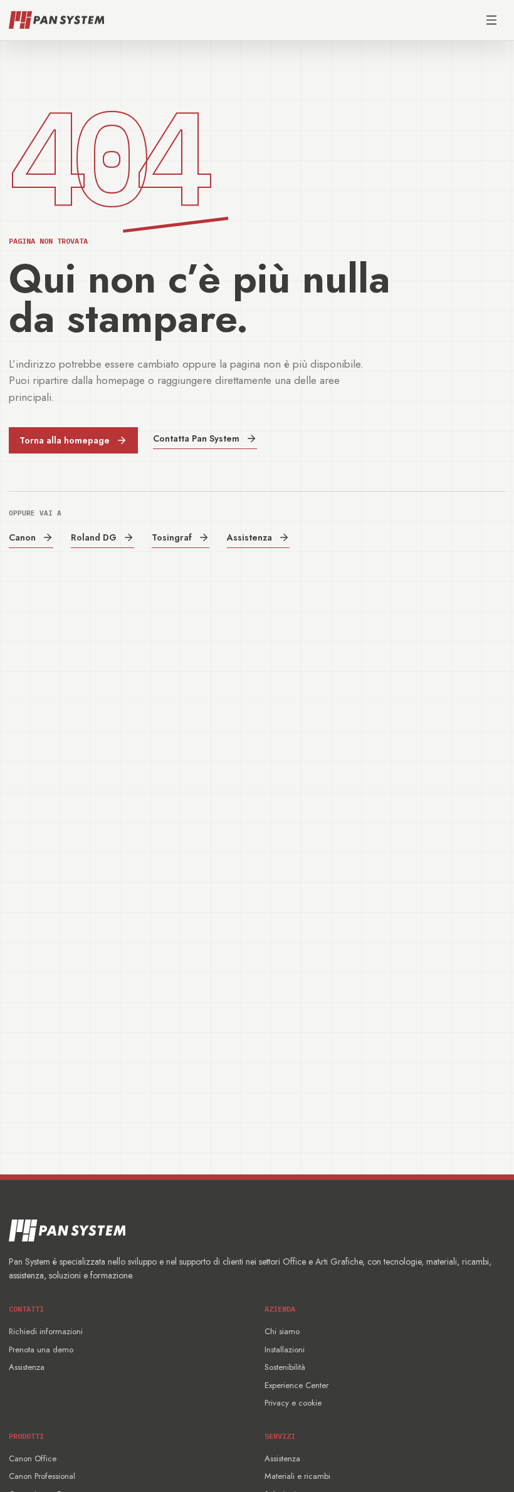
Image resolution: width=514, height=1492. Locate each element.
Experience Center (296, 1385)
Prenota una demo (41, 1349)
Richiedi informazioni (46, 1331)
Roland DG (94, 537)
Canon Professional (42, 1476)
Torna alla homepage (64, 440)
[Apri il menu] (491, 20)
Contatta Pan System (196, 438)
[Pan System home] (56, 20)
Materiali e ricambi (297, 1476)
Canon (22, 537)
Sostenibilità (285, 1367)
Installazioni (285, 1349)
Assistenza (249, 537)
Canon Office (32, 1458)
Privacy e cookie (293, 1403)
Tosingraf (172, 537)
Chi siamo (282, 1331)
